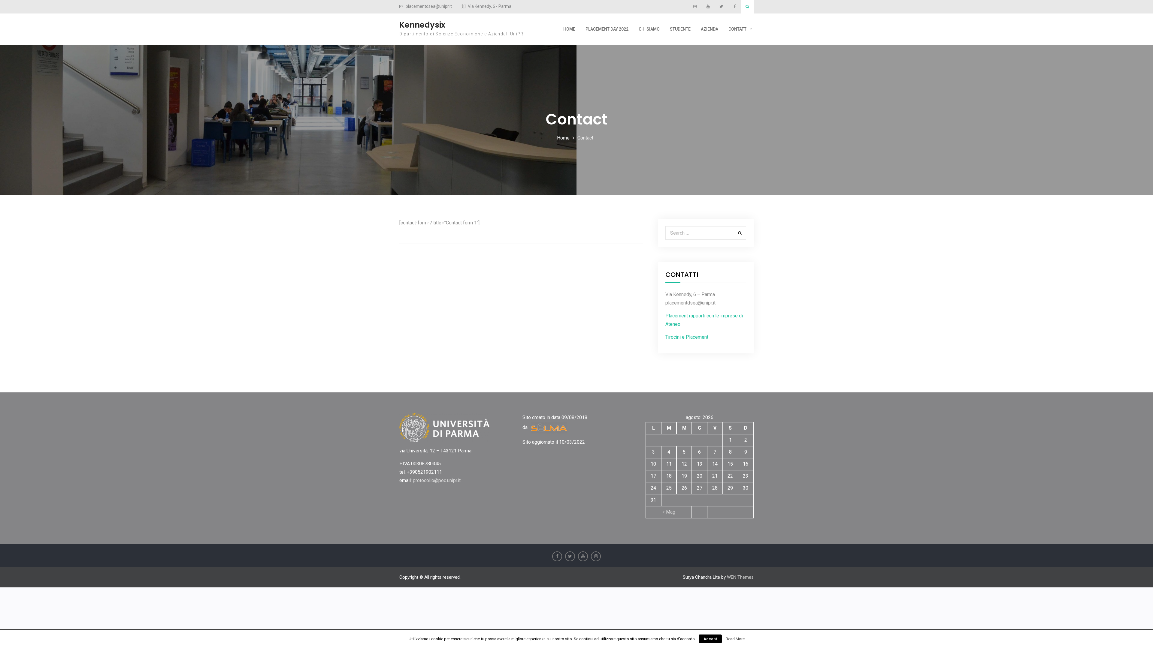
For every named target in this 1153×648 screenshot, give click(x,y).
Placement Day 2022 (607, 29)
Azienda (709, 29)
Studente (680, 29)
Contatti (738, 29)
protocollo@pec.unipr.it (437, 480)
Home (569, 29)
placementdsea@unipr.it (429, 6)
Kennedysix (422, 25)
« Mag (668, 512)
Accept (710, 639)
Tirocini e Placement (686, 337)
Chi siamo (649, 29)
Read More (735, 639)
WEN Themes (740, 577)
